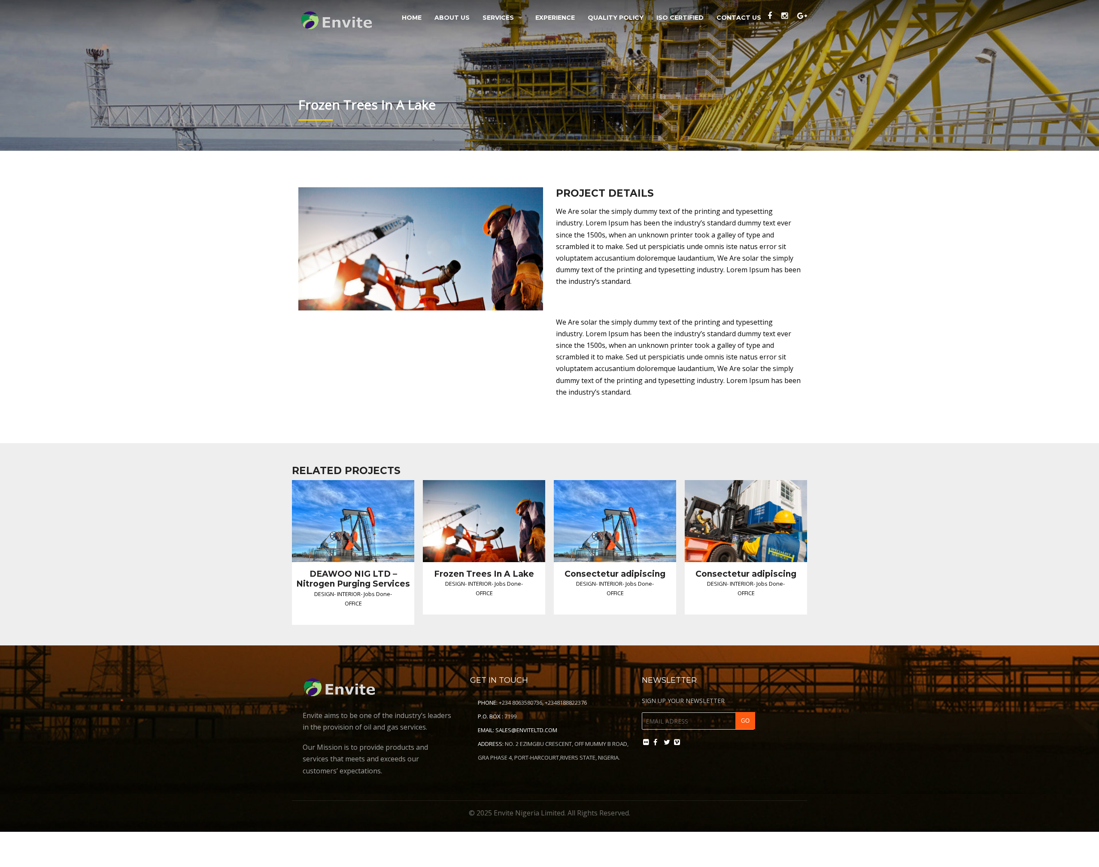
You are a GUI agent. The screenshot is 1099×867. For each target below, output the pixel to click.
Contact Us (738, 17)
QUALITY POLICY (616, 17)
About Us (452, 17)
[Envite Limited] (338, 18)
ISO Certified (680, 17)
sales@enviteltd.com (526, 730)
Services (498, 17)
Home (412, 17)
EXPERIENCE (555, 17)
